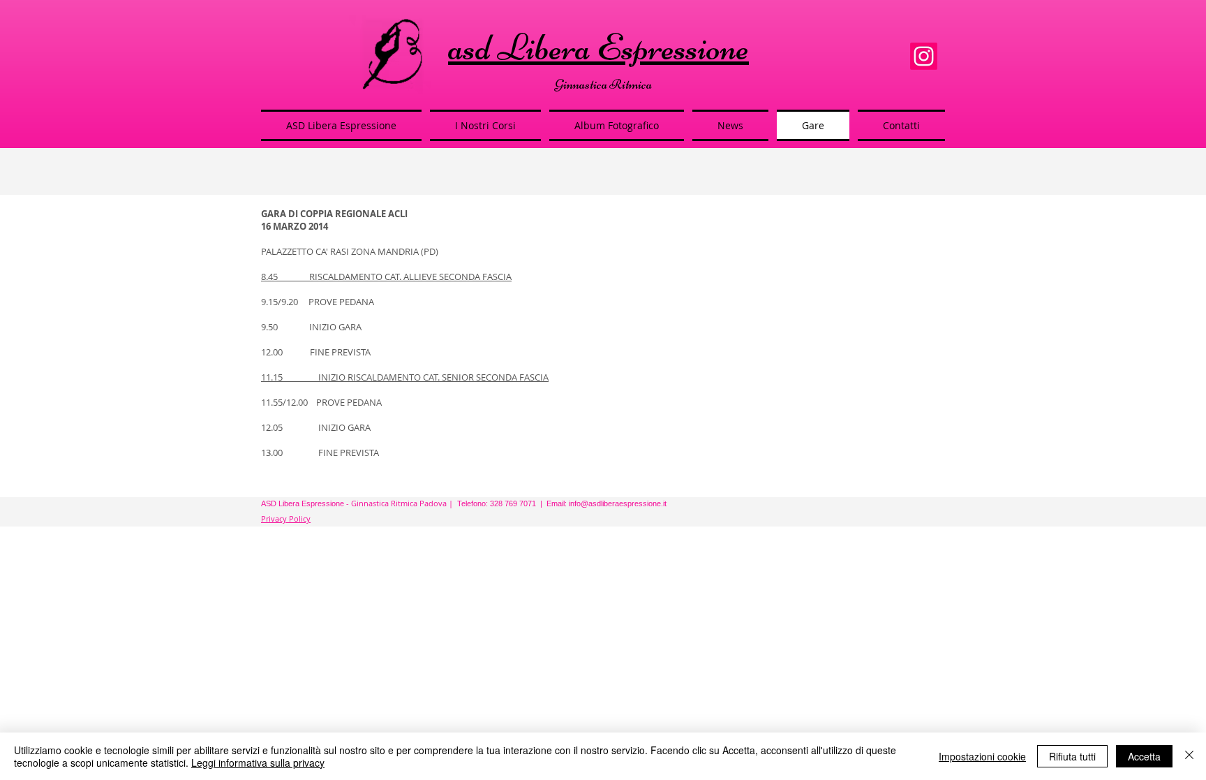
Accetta (1144, 756)
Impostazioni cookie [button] (982, 756)
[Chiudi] (1189, 756)
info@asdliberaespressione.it (618, 503)
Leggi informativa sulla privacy (258, 763)
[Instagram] (923, 56)
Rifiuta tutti (1072, 756)
